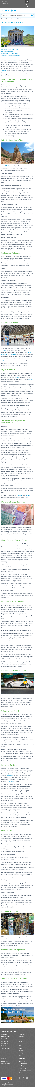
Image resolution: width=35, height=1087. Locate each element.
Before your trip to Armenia (9, 49)
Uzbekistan (4, 1039)
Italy (20, 1055)
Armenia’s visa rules (7, 166)
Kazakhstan (4, 1041)
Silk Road (11, 781)
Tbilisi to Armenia (6, 361)
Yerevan (3, 350)
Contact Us (5, 3)
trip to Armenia (12, 60)
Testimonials (23, 1063)
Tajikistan (4, 1046)
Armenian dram (17, 544)
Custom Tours (5, 1066)
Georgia (13, 354)
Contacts (21, 1073)
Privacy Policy (23, 1068)
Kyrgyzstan (4, 1043)
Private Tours (5, 1063)
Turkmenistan (5, 1048)
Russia (21, 1050)
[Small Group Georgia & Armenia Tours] (17, 1016)
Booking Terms (23, 1066)
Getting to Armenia (7, 51)
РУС (27, 3)
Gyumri (30, 379)
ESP (27, 5)
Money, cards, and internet (9, 53)
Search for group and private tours (14, 15)
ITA (27, 6)
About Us (4, 1)
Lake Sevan (10, 775)
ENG (27, 1)
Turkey (27, 495)
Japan (20, 1048)
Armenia (3, 71)
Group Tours (5, 1061)
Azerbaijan (19, 495)
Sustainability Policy (25, 1070)
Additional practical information (10, 55)
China (20, 1046)
